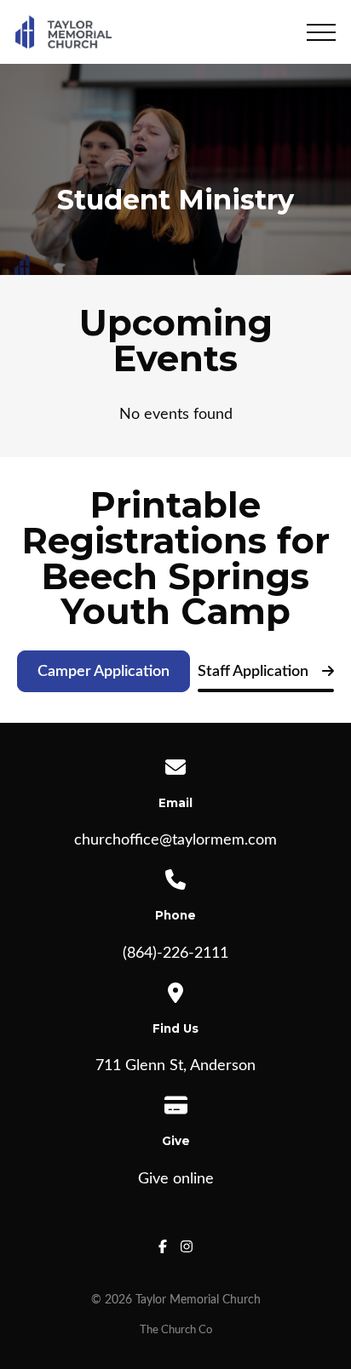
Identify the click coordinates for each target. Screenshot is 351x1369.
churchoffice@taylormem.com (175, 840)
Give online (176, 1179)
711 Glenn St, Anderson (175, 1066)
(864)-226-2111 (175, 953)
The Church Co (176, 1330)
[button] (321, 32)
